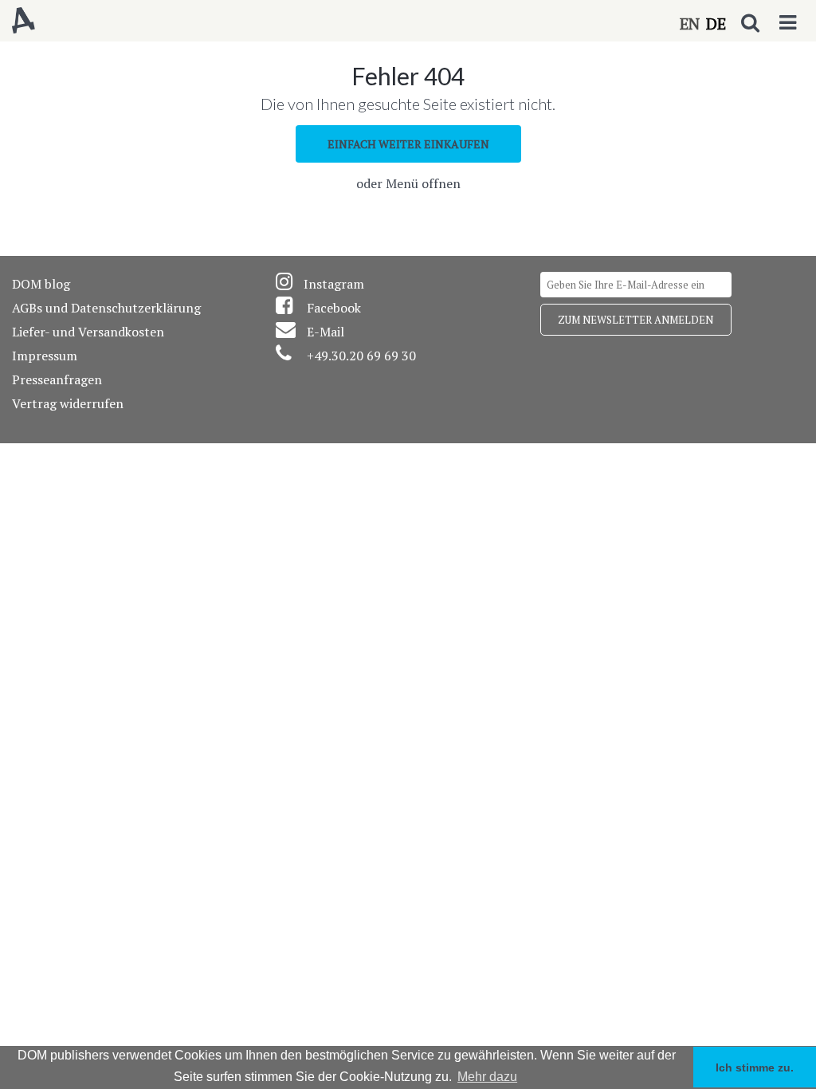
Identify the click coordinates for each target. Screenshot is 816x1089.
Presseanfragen (57, 379)
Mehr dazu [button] (487, 1076)
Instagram (334, 284)
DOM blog (41, 284)
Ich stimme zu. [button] (755, 1067)
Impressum (44, 355)
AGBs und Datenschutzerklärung (106, 307)
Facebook (334, 307)
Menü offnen (423, 183)
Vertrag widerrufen (68, 403)
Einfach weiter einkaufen (408, 143)
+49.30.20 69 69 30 (361, 355)
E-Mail (325, 331)
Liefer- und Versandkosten (88, 331)
